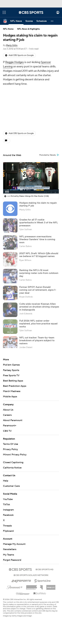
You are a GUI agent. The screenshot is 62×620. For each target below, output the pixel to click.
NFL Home (8, 29)
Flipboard (8, 530)
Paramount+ (9, 425)
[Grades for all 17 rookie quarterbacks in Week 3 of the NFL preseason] (10, 225)
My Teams (8, 554)
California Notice (12, 467)
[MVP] (50, 586)
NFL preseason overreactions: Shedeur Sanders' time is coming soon (37, 239)
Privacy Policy (10, 449)
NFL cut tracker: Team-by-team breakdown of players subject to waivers (36, 340)
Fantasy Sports (11, 370)
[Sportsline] (43, 580)
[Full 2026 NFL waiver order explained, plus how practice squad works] (10, 326)
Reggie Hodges (14, 62)
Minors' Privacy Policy (14, 454)
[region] (31, 178)
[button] (4, 12)
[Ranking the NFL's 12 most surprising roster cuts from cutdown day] (10, 276)
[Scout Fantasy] (23, 593)
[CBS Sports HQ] (44, 569)
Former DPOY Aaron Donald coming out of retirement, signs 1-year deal (37, 290)
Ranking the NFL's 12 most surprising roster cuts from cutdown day (38, 273)
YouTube (8, 499)
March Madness (11, 391)
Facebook (8, 515)
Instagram (8, 509)
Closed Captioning (13, 462)
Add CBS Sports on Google (21, 55)
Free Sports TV (11, 375)
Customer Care (11, 486)
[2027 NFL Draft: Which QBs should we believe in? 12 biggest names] (10, 259)
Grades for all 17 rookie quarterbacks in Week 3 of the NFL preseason (38, 222)
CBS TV (7, 430)
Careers (7, 415)
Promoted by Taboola (47, 155)
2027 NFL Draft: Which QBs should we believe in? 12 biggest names (38, 255)
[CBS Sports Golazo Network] (31, 574)
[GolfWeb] (39, 593)
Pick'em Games (11, 364)
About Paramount (12, 420)
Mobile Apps (10, 396)
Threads (7, 525)
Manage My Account (14, 544)
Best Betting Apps (13, 380)
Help (5, 480)
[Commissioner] (34, 586)
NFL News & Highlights (28, 29)
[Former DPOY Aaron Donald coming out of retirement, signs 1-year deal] (10, 293)
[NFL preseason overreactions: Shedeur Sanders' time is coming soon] (10, 242)
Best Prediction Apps (14, 386)
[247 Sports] (21, 580)
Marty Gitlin (11, 45)
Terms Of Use (10, 444)
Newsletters (9, 549)
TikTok (6, 504)
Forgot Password (12, 560)
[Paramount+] (15, 586)
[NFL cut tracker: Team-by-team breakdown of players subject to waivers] (10, 343)
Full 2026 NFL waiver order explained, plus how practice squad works (38, 323)
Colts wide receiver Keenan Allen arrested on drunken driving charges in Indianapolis (39, 306)
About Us (8, 409)
